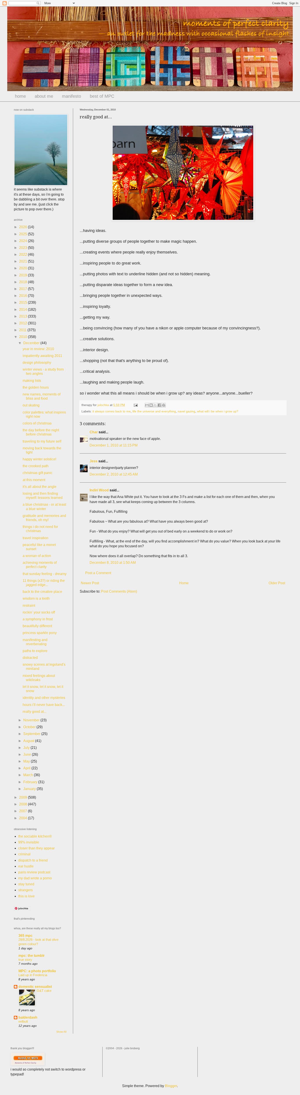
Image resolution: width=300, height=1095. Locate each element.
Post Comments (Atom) (119, 591)
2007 (23, 811)
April (27, 768)
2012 (23, 323)
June (27, 754)
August (29, 741)
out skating (31, 405)
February (30, 782)
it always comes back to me (111, 411)
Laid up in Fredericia (32, 975)
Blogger (171, 1086)
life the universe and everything (154, 411)
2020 (23, 268)
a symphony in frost (38, 619)
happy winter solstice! (39, 459)
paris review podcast (34, 872)
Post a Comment (98, 573)
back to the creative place (42, 591)
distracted (30, 658)
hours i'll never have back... (44, 705)
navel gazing (186, 411)
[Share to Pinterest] (163, 405)
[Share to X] (155, 405)
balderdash (27, 1017)
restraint (29, 605)
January (30, 789)
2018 (23, 282)
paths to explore (35, 651)
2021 (23, 261)
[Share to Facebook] (159, 405)
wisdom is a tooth (36, 598)
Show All (61, 1031)
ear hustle (26, 866)
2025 (23, 234)
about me (44, 96)
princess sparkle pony (40, 633)
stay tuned (26, 884)
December (31, 343)
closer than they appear (36, 848)
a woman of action (37, 556)
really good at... (34, 711)
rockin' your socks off (39, 612)
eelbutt (23, 1021)
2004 (23, 818)
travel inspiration (35, 538)
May (27, 761)
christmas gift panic (37, 473)
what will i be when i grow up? (217, 411)
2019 (23, 275)
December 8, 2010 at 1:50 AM (113, 562)
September (32, 734)
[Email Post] (135, 405)
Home (184, 583)
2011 (23, 330)
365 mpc (25, 935)
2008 (23, 804)
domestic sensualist (35, 986)
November (31, 720)
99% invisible (28, 842)
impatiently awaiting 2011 (42, 356)
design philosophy (37, 362)
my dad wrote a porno (35, 878)
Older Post (277, 583)
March (28, 775)
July (27, 748)
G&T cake (44, 990)
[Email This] (147, 405)
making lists (32, 380)
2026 (23, 227)
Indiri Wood (99, 490)
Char (94, 432)
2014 (23, 309)
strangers (25, 890)
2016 (23, 296)
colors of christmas (37, 423)
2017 (23, 289)
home (20, 96)
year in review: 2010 (38, 349)
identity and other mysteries (44, 698)
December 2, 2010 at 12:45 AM (114, 474)
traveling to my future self (42, 441)
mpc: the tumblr (31, 955)
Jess (94, 461)
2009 (23, 797)
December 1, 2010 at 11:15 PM (113, 445)
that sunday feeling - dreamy (45, 574)
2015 (23, 302)
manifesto (71, 96)
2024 (23, 241)
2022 (23, 254)
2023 (23, 248)
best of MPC (102, 96)
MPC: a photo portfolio (37, 971)
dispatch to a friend (33, 860)
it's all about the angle (39, 487)
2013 (23, 316)
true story (25, 959)
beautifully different (37, 626)
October (29, 727)
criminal (24, 854)
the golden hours (36, 387)
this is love (26, 896)
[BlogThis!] (151, 405)
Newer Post (90, 583)
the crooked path (36, 466)
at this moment (34, 480)
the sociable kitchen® (35, 836)
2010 (23, 337)
